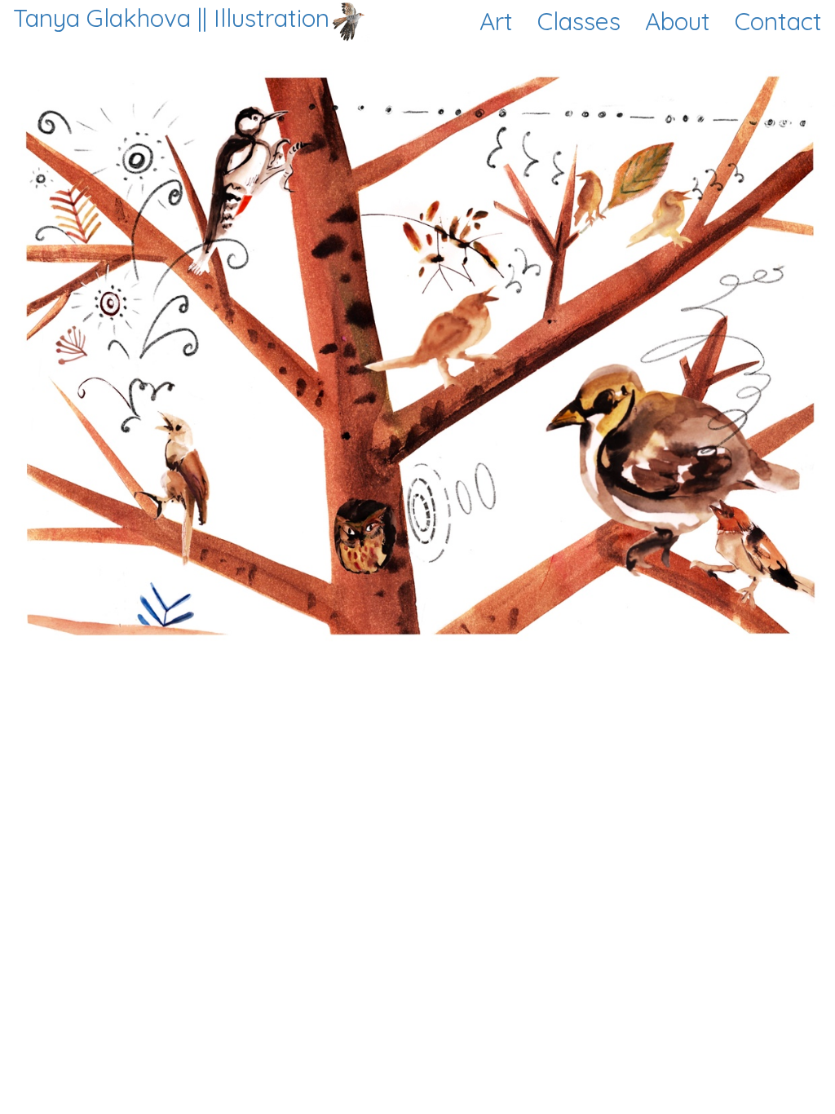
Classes (579, 21)
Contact (778, 21)
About (677, 21)
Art (496, 21)
